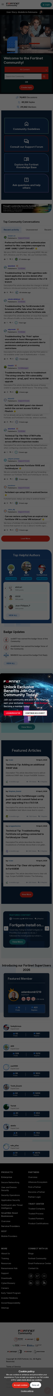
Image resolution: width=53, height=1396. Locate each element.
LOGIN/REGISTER (13, 713)
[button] (27, 1391)
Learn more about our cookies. (29, 1380)
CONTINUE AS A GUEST (35, 713)
